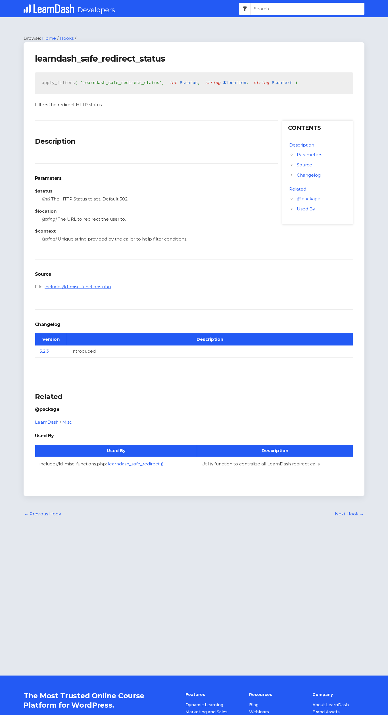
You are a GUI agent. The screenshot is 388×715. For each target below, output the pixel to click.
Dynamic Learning (204, 704)
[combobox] (307, 9)
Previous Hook (42, 514)
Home (49, 38)
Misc (67, 422)
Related (297, 189)
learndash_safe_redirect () (136, 464)
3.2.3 (44, 351)
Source (304, 165)
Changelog (309, 175)
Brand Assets (326, 711)
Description (301, 145)
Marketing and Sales (206, 711)
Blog (253, 704)
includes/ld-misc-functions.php (78, 286)
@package (308, 198)
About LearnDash (330, 704)
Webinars (259, 711)
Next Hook (349, 514)
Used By (306, 209)
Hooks (67, 38)
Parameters (309, 154)
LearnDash (47, 422)
